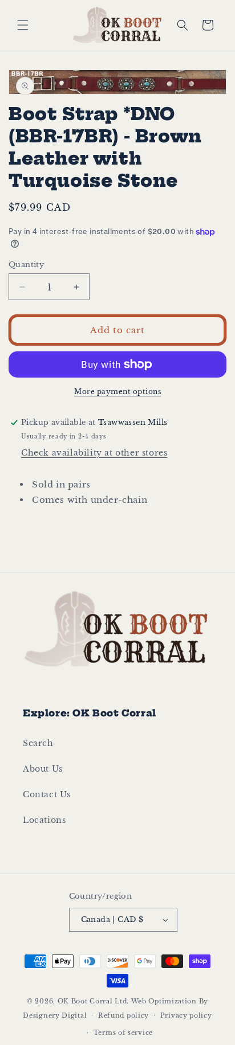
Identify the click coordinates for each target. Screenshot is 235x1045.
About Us (43, 769)
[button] (22, 25)
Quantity (26, 264)
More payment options (117, 391)
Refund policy (123, 1015)
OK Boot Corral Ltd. (93, 1001)
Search (38, 743)
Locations (44, 820)
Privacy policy (186, 1015)
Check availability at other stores (94, 453)
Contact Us (47, 794)
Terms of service (123, 1032)
